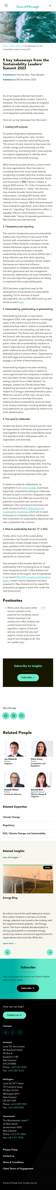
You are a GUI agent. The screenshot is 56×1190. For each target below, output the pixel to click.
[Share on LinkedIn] (5, 715)
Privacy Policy (10, 1150)
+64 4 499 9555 (18, 1104)
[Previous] (7, 952)
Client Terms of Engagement (18, 1169)
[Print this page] (13, 715)
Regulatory (9, 825)
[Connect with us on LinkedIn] (6, 1032)
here (21, 302)
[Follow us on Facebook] (13, 1032)
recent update (29, 488)
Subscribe (26, 678)
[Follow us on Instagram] (20, 1032)
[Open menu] (6, 5)
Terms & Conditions (13, 1162)
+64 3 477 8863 (18, 1134)
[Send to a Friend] (21, 715)
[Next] (50, 952)
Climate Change (11, 817)
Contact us (13, 1015)
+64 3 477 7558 (15, 1138)
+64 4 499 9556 (16, 1108)
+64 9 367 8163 (16, 1071)
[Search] (50, 5)
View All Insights (10, 858)
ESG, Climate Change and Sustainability (24, 833)
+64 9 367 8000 (18, 1067)
